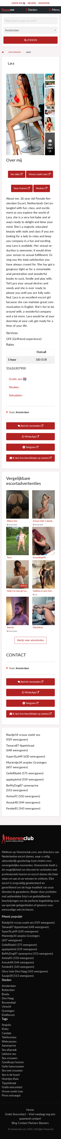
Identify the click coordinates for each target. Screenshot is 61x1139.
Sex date (15, 174)
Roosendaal (9, 1002)
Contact (22, 1123)
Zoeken (32, 40)
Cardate (6, 1033)
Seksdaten (43, 3)
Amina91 (12, 796)
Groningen (8, 1011)
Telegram (30, 447)
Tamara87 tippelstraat (20, 745)
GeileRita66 (13, 773)
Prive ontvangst (11, 1095)
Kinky (5, 1029)
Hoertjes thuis (10, 1079)
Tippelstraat (9, 1083)
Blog (14, 1123)
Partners (33, 1123)
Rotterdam (8, 990)
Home (30, 1110)
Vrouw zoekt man (38, 174)
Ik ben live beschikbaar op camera (30, 458)
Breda (5, 994)
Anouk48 (12, 802)
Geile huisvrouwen (13, 1066)
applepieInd (13, 779)
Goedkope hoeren (13, 1062)
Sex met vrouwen (12, 1070)
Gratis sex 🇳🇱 (18, 3)
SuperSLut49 (14, 756)
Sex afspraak (9, 1050)
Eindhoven (8, 1015)
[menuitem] (18, 3)
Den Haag (8, 998)
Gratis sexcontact (12, 1087)
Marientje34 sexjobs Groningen (26, 762)
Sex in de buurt (11, 1074)
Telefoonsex (9, 1037)
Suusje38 (7, 975)
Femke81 (12, 808)
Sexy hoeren (20, 188)
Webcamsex (9, 1041)
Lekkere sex (9, 1054)
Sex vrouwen (9, 1058)
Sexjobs (6, 1025)
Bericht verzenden (30, 426)
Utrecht (6, 1006)
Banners (44, 1123)
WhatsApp (30, 436)
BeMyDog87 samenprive (22, 785)
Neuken (32, 3)
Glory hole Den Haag (14, 971)
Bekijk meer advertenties (30, 640)
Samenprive (9, 1045)
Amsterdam (22, 412)
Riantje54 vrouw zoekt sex (23, 734)
